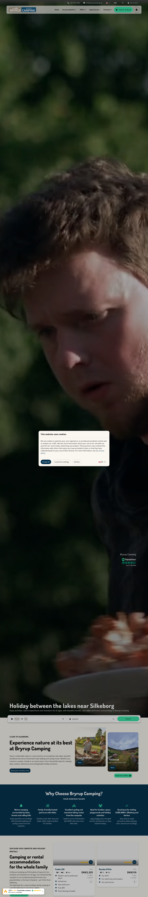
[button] (23, 891)
